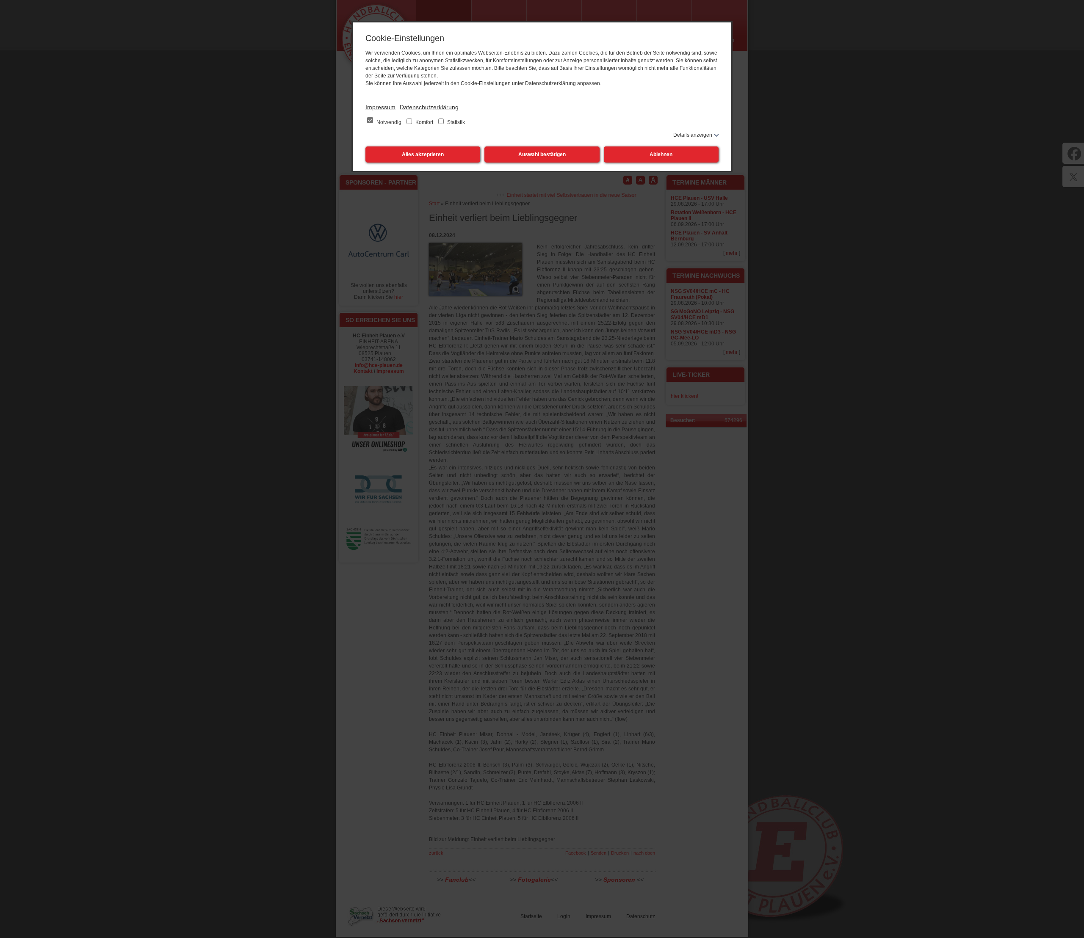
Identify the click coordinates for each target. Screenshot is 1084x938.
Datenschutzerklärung (429, 107)
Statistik (455, 122)
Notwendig (389, 122)
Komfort (424, 122)
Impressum (380, 107)
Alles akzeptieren (423, 154)
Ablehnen (661, 154)
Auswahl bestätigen (542, 154)
